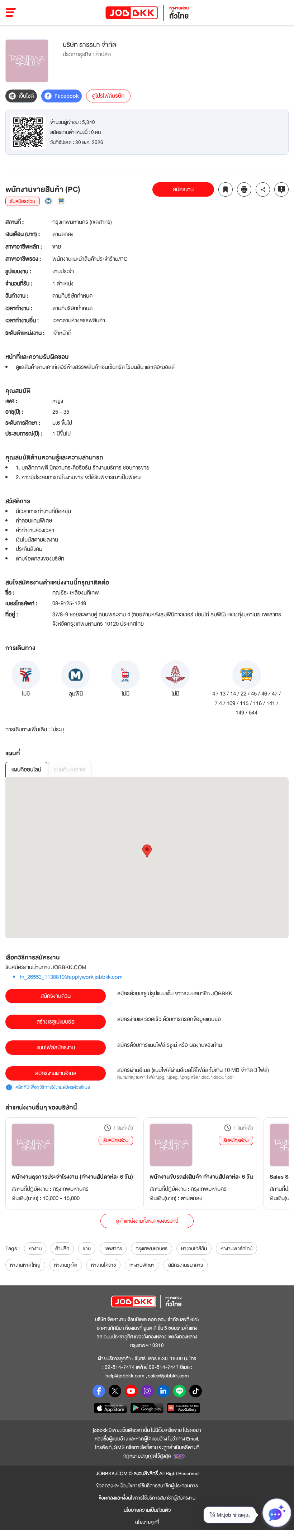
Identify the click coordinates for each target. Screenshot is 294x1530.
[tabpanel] (147, 857)
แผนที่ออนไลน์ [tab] (26, 769)
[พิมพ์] (244, 189)
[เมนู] (11, 12)
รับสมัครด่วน (115, 1140)
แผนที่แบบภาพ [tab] (69, 769)
